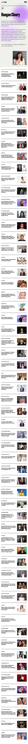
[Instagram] (2, 8)
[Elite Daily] (4, 2)
